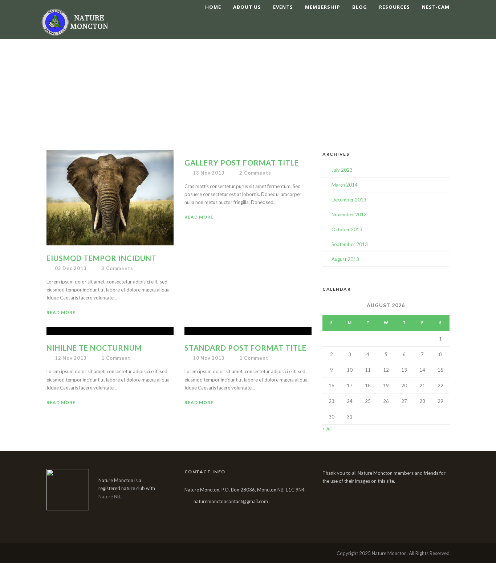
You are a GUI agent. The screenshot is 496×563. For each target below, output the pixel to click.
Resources (394, 7)
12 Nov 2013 (71, 358)
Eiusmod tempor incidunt (101, 258)
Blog (359, 7)
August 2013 (345, 259)
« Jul (327, 429)
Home (213, 7)
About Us (247, 7)
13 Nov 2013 (209, 173)
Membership (322, 7)
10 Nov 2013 (209, 358)
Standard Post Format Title (245, 347)
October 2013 (347, 229)
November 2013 (349, 214)
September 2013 (350, 244)
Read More (61, 312)
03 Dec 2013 (71, 268)
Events (283, 7)
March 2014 (345, 185)
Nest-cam (436, 7)
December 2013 (349, 200)
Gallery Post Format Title (241, 162)
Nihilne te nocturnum (94, 347)
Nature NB (109, 496)
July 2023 (342, 170)
